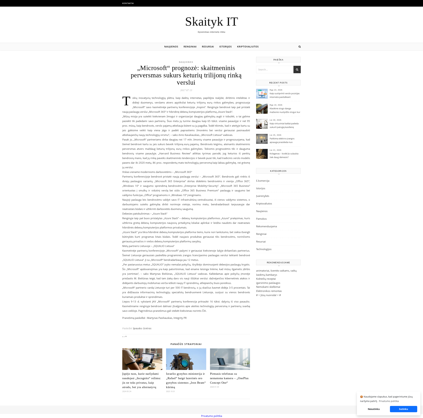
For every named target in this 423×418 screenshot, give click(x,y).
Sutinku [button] (403, 409)
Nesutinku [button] (374, 409)
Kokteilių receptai (266, 278)
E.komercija (262, 180)
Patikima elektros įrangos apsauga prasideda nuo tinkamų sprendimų (282, 140)
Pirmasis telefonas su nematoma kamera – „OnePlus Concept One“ (229, 378)
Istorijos (225, 46)
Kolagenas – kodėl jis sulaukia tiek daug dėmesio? (284, 155)
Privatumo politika (211, 416)
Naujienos (171, 46)
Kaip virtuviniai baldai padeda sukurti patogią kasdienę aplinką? (284, 125)
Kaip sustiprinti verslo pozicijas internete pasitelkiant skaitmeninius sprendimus (285, 95)
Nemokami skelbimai (268, 286)
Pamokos (261, 218)
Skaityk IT (211, 21)
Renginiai (190, 46)
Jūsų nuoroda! (268, 295)
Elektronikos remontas (269, 291)
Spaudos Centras (142, 328)
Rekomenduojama (266, 226)
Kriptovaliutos (248, 46)
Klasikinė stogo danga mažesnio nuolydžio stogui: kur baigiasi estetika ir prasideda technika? (285, 110)
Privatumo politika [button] (389, 401)
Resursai (208, 46)
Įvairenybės (262, 196)
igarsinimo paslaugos (268, 282)
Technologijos (263, 249)
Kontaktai (128, 3)
